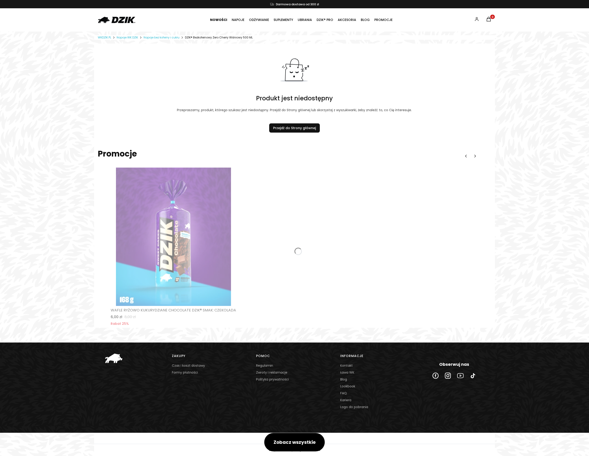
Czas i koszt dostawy (188, 365)
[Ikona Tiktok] (472, 375)
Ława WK (347, 372)
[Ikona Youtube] (460, 375)
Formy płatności (185, 372)
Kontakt (346, 365)
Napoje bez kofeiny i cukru (161, 37)
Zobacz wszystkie (295, 442)
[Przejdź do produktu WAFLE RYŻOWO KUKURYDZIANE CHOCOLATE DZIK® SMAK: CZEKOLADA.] (173, 237)
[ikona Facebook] (435, 375)
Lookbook (347, 386)
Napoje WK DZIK (127, 37)
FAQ (343, 393)
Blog (343, 379)
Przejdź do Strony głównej (294, 128)
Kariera (345, 400)
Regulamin (264, 365)
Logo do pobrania (354, 407)
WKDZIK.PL (104, 37)
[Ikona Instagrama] (448, 375)
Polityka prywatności (272, 379)
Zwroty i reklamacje (271, 372)
